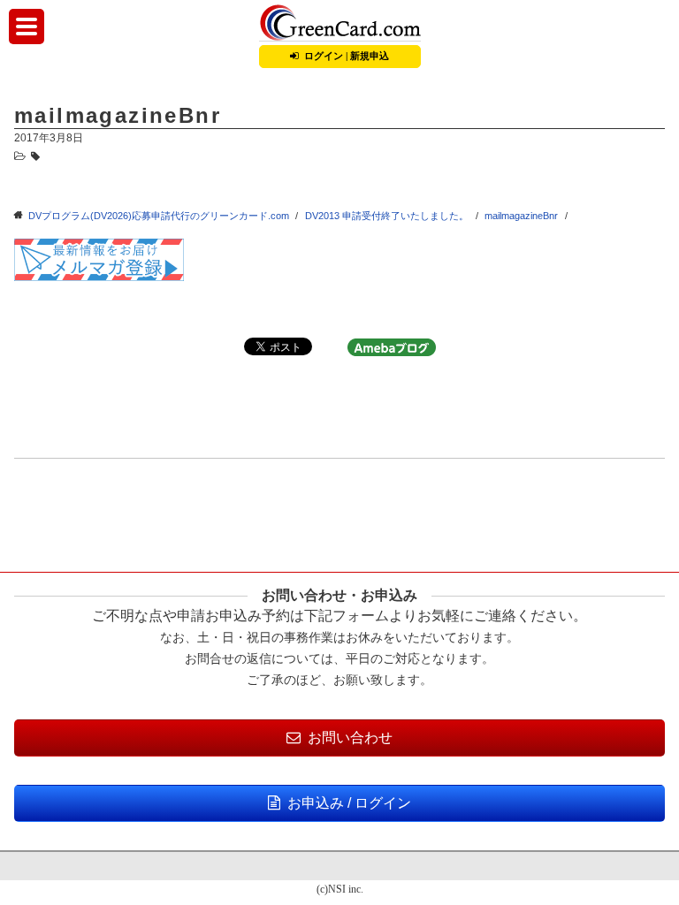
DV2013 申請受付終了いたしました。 (387, 215)
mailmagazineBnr (521, 215)
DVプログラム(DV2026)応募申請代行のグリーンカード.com (158, 215)
